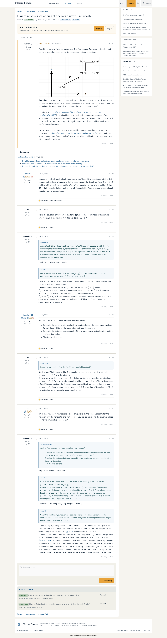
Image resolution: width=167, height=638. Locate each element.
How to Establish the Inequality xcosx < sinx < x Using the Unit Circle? (59, 604)
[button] (61, 3)
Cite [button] (110, 143)
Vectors (76, 20)
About (126, 630)
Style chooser (23, 630)
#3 (113, 209)
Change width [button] (38, 630)
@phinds (69, 531)
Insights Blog (54, 3)
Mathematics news (25, 157)
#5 (113, 315)
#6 (113, 357)
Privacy (138, 630)
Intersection (65, 20)
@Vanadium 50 (45, 540)
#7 (113, 408)
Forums (68, 3)
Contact (120, 630)
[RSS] (149, 630)
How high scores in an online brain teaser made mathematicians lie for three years (55, 161)
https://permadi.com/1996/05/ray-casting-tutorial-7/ (74, 133)
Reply (105, 143)
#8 (113, 438)
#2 (113, 174)
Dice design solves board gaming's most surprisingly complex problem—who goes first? (58, 166)
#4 (113, 236)
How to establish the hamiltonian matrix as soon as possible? (54, 595)
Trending (80, 3)
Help (144, 630)
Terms (132, 630)
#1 (113, 44)
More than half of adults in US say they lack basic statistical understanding (52, 164)
